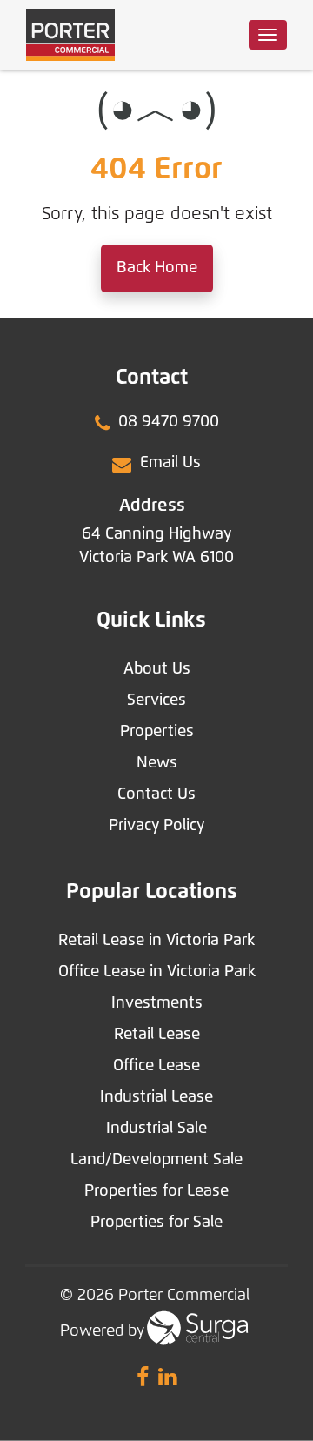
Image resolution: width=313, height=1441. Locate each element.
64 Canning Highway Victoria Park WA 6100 (156, 546)
